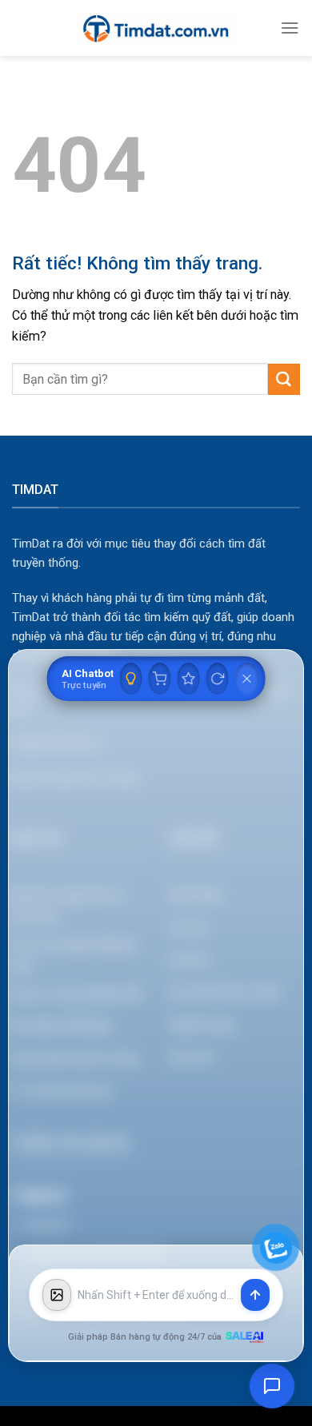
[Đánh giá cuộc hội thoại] (189, 679)
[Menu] (290, 27)
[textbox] (156, 1295)
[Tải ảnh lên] (56, 1295)
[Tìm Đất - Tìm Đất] (156, 28)
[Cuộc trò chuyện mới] (217, 679)
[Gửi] (284, 380)
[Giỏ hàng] (160, 679)
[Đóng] (247, 679)
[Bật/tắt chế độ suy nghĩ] (131, 679)
